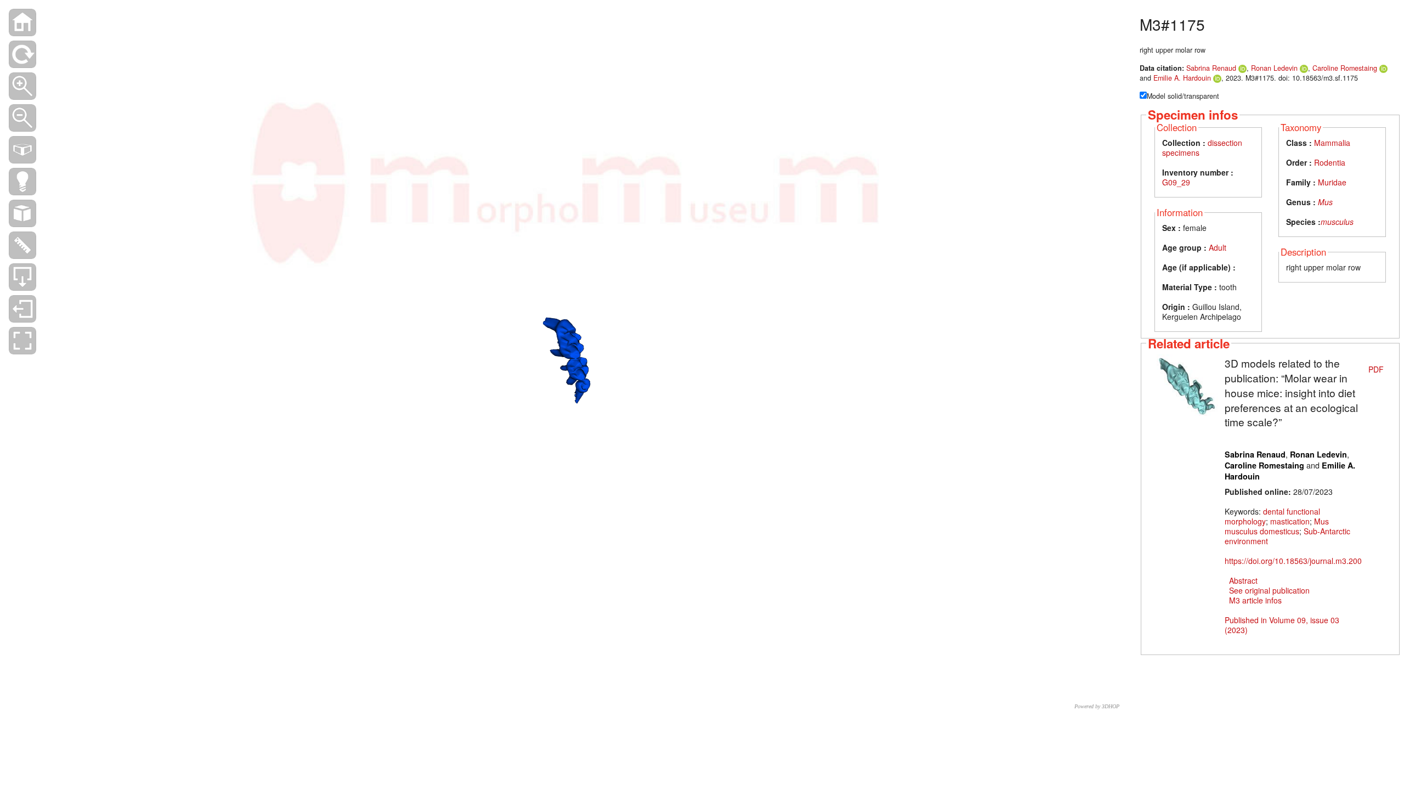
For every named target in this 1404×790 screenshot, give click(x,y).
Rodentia (1329, 162)
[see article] (1187, 384)
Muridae (1332, 182)
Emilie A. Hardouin (1182, 78)
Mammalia (1332, 142)
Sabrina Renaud (1211, 68)
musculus (1337, 221)
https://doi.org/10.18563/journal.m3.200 (1293, 560)
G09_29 (1176, 182)
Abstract (1243, 580)
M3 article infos (1255, 600)
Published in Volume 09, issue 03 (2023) (1282, 624)
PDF (1376, 369)
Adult (1217, 247)
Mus (1325, 201)
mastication (1290, 521)
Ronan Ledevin (1274, 68)
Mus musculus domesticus (1277, 526)
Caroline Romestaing (1344, 68)
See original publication (1269, 590)
